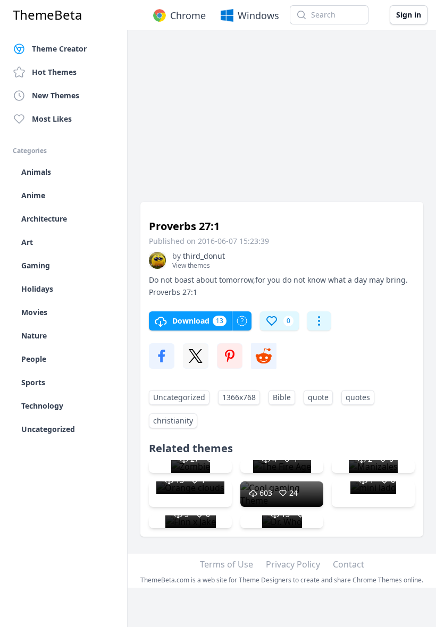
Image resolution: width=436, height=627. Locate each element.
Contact (348, 564)
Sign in (408, 15)
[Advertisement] (281, 121)
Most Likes (52, 119)
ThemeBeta (47, 14)
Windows (258, 15)
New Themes (55, 95)
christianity (173, 421)
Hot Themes (54, 72)
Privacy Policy (293, 564)
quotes (358, 397)
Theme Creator (59, 49)
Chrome (188, 15)
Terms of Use (226, 564)
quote (318, 397)
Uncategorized (179, 397)
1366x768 (239, 397)
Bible (282, 397)
